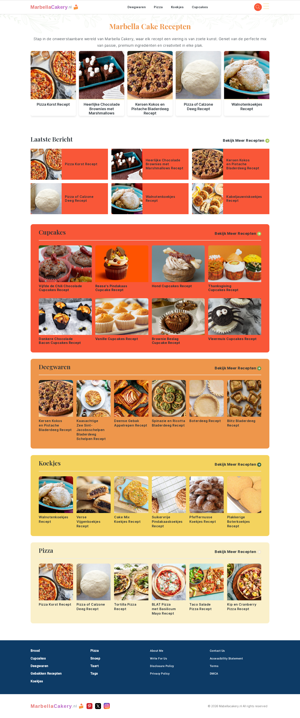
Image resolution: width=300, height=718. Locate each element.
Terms (214, 666)
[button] (266, 87)
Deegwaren (137, 7)
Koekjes (177, 7)
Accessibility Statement (226, 658)
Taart (94, 666)
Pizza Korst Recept (53, 104)
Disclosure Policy (162, 666)
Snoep (95, 658)
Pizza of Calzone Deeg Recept (198, 106)
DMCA (214, 673)
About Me (156, 650)
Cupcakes (200, 7)
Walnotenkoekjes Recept (246, 106)
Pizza (158, 7)
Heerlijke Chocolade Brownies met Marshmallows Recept (102, 108)
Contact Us (217, 650)
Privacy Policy (160, 673)
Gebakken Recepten (46, 673)
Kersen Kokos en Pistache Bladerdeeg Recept (150, 108)
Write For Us (158, 658)
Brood (35, 651)
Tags (94, 673)
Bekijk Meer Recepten (243, 140)
